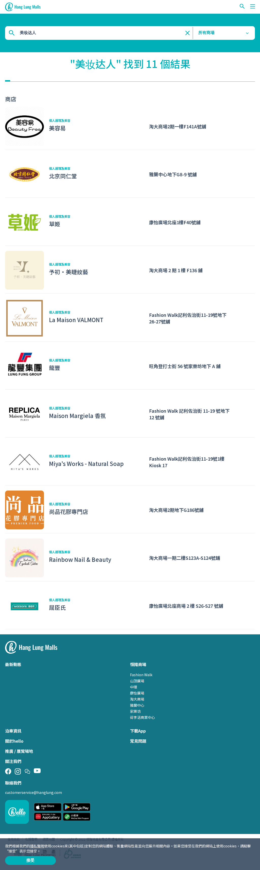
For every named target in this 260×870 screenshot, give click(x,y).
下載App (138, 731)
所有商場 (206, 32)
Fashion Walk (141, 674)
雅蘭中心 (137, 705)
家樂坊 (135, 711)
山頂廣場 (137, 680)
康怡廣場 (137, 692)
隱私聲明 (37, 845)
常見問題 (138, 741)
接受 (30, 860)
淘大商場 (137, 699)
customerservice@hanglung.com (33, 792)
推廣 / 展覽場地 (19, 751)
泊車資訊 (13, 731)
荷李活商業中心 (142, 717)
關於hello (14, 741)
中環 (133, 686)
